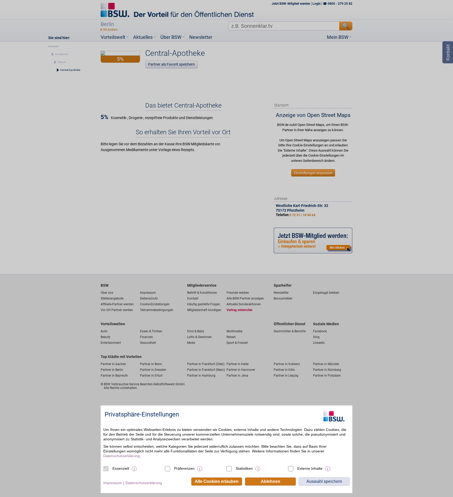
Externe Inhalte (309, 468)
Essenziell (120, 468)
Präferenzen (184, 468)
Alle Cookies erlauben (217, 481)
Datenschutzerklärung (121, 456)
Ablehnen (270, 481)
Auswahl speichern (324, 481)
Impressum (112, 483)
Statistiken (244, 468)
